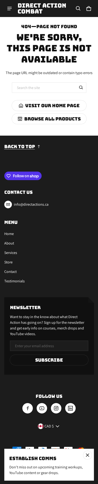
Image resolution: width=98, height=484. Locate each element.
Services (10, 252)
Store (8, 262)
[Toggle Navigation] (9, 8)
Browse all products (52, 119)
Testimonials (14, 281)
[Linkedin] (70, 408)
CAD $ (49, 426)
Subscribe (49, 360)
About (9, 243)
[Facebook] (27, 408)
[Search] (81, 87)
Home (9, 233)
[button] (78, 8)
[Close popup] (87, 455)
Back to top (19, 146)
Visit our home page (52, 105)
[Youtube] (42, 408)
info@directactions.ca (31, 204)
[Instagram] (56, 408)
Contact (10, 271)
